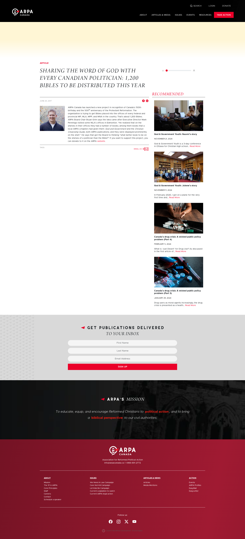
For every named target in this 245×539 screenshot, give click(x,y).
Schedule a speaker (52, 500)
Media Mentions (150, 485)
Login (212, 6)
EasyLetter (194, 491)
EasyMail (193, 488)
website (101, 141)
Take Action (224, 15)
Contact (47, 497)
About (143, 15)
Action (192, 478)
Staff (46, 491)
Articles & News (151, 478)
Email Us (138, 149)
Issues (178, 15)
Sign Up (122, 367)
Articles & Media (160, 15)
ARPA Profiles (195, 485)
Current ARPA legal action (101, 494)
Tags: (42, 147)
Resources (205, 15)
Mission (47, 482)
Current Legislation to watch (102, 491)
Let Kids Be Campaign (99, 488)
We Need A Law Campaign (102, 482)
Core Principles (50, 488)
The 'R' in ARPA (50, 485)
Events (191, 15)
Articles (146, 482)
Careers (47, 494)
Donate (226, 6)
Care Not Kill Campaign (100, 485)
